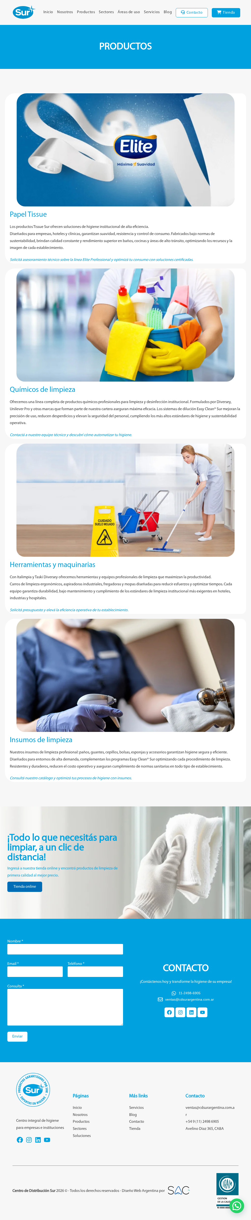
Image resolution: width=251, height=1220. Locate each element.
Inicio (77, 1108)
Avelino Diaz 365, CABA (205, 1129)
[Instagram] (180, 1012)
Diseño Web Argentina (140, 1191)
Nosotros (80, 1115)
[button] (236, 1206)
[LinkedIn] (38, 1143)
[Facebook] (169, 1012)
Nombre (15, 941)
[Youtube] (202, 1012)
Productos (81, 1122)
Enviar (17, 1036)
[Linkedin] (191, 1012)
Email (13, 964)
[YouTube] (47, 1143)
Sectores (80, 1129)
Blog (133, 1115)
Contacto (136, 1122)
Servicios (136, 1108)
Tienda (134, 1129)
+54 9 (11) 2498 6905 (202, 1122)
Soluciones (82, 1136)
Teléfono (76, 964)
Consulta (15, 986)
